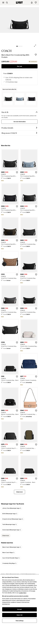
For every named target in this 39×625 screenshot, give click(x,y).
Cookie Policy (22, 593)
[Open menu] (3, 3)
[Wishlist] (36, 2)
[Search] (7, 3)
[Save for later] (36, 55)
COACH (6, 51)
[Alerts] (32, 2)
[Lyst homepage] (19, 2)
